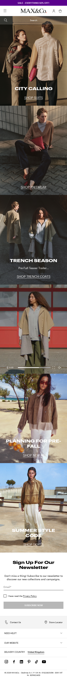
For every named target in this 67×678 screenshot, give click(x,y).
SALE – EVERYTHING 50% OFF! (33, 3)
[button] (54, 11)
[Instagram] (6, 662)
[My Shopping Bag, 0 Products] (60, 11)
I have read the (22, 596)
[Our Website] (61, 642)
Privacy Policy (30, 596)
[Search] (10, 11)
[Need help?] (61, 633)
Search (33, 20)
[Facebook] (14, 662)
